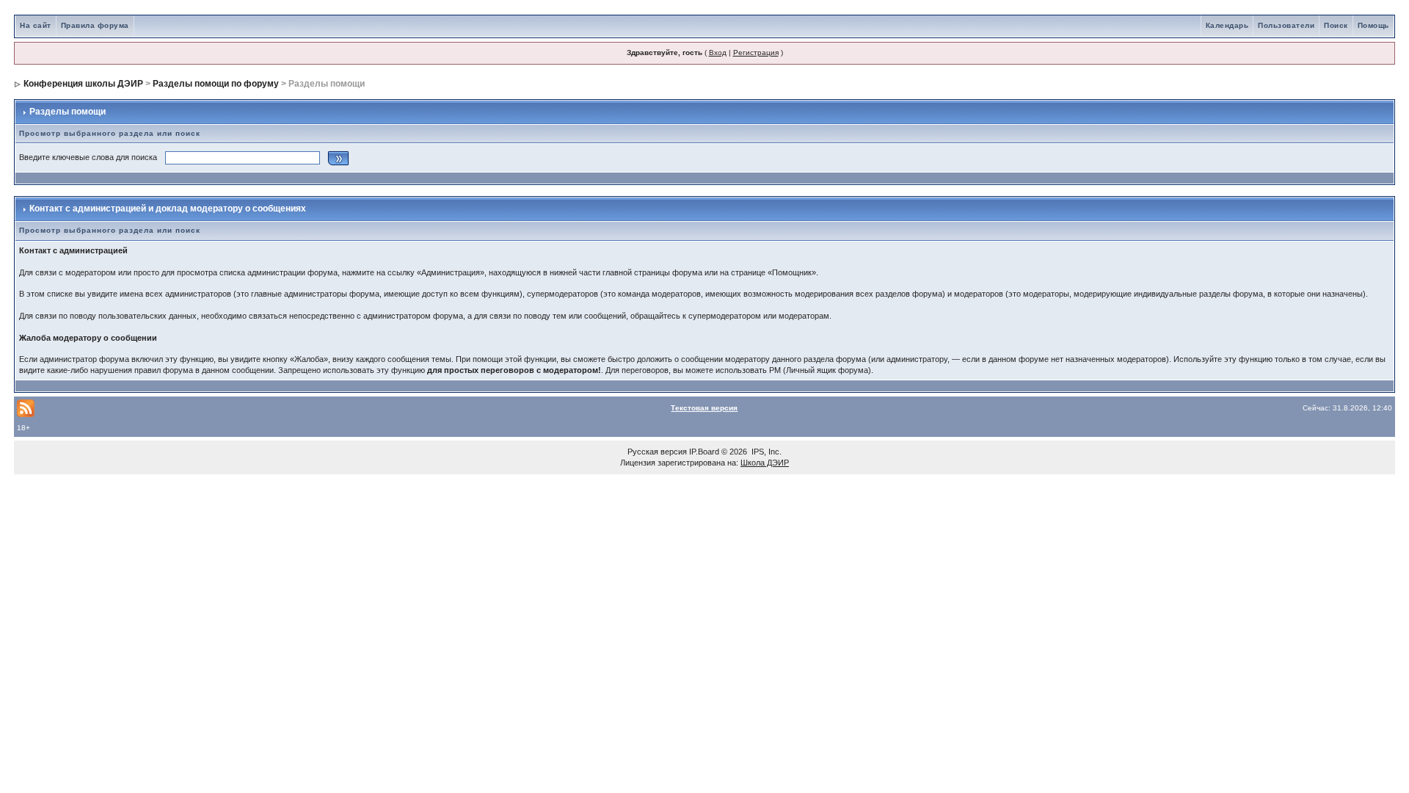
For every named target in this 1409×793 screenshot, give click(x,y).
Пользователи (1286, 25)
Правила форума (95, 25)
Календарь (1227, 25)
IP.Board (704, 451)
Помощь (1373, 25)
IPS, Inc (765, 451)
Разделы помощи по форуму (216, 84)
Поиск (1336, 25)
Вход (718, 52)
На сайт (35, 25)
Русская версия (657, 451)
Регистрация (756, 52)
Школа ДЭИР (764, 462)
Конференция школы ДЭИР (83, 84)
